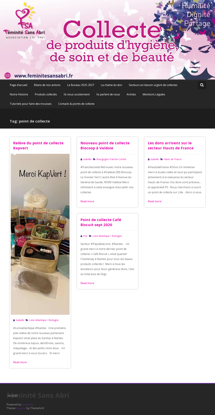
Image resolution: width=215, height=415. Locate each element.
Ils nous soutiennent (77, 94)
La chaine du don (111, 85)
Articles (131, 94)
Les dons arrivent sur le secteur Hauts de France (171, 145)
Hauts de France (173, 159)
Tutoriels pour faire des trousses (31, 104)
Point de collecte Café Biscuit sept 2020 (100, 222)
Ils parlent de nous (108, 94)
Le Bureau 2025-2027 (80, 85)
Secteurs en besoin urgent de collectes (153, 85)
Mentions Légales (154, 94)
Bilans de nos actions (47, 85)
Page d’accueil (18, 85)
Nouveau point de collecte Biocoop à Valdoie (105, 145)
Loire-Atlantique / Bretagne (44, 320)
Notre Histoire (19, 94)
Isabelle (20, 320)
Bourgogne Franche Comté (111, 159)
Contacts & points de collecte (76, 104)
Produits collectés (46, 94)
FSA (85, 236)
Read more (20, 362)
